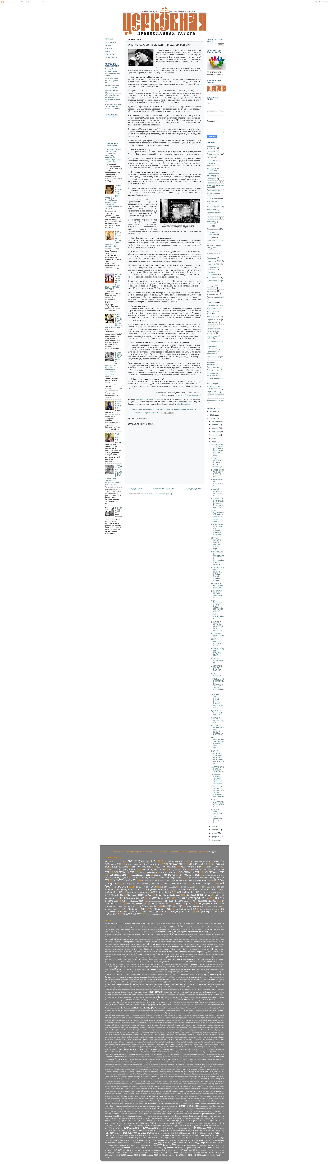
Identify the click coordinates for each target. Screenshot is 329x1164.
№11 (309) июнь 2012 (141, 867)
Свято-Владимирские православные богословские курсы (152, 1084)
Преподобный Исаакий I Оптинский (203, 1030)
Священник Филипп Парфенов (135, 1096)
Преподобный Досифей (161, 1022)
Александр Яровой (160, 923)
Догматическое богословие (213, 268)
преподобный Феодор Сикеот (193, 1044)
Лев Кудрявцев (170, 974)
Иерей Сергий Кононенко (191, 967)
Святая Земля (136, 1064)
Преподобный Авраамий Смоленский (117, 1015)
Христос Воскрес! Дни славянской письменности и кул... (112, 89)
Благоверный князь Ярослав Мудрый (211, 937)
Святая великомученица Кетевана (207, 1062)
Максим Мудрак (126, 977)
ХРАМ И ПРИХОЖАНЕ (217, 617)
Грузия (107, 957)
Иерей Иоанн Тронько (174, 967)
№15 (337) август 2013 (164, 875)
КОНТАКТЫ (110, 55)
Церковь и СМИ (213, 264)
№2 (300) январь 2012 (206, 1135)
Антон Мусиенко (136, 929)
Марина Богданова (154, 977)
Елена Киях (109, 964)
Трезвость (112, 1111)
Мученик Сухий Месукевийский (158, 987)
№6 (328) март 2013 (172, 906)
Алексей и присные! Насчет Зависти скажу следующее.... (113, 106)
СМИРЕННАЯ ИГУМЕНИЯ (118, 405)
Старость (108, 1109)
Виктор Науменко (192, 946)
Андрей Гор (176, 926)
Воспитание (212, 323)
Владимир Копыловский (125, 949)
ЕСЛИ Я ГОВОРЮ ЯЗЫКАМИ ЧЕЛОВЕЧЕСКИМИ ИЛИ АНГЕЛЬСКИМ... (217, 757)
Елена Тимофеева (143, 964)
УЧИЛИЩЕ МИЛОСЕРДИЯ (217, 720)
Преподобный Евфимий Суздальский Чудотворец (207, 1022)
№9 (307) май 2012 (184, 1155)
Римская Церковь (141, 1059)
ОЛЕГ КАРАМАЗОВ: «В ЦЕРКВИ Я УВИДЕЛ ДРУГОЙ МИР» (217, 742)
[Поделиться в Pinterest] (172, 413)
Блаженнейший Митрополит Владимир (119, 939)
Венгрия (158, 946)
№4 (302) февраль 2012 (204, 901)
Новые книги (212, 210)
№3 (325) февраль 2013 (187, 1145)
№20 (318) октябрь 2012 (128, 889)
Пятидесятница (118, 1057)
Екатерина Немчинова (175, 962)
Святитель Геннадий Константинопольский (166, 1069)
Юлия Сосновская (111, 1118)
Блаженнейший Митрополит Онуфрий (147, 939)
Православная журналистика (160, 1005)
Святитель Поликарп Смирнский (212, 1079)
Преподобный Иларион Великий (163, 1025)
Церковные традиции (185, 1113)
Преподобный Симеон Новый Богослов (118, 1044)
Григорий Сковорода (204, 954)
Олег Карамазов (189, 409)
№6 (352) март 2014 (195, 906)
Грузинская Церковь (217, 954)
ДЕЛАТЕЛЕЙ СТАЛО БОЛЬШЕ (216, 668)
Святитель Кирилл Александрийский (205, 1074)
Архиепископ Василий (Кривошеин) (141, 932)
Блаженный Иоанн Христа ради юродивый (175, 939)
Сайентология (110, 1062)
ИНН (222, 967)
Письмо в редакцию (215, 297)
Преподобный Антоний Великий (190, 1017)
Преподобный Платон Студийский (122, 1042)
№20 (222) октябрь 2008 (187, 887)
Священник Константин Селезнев (213, 1093)
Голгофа (181, 954)
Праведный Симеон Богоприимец (137, 1005)
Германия (139, 954)
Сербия (202, 1103)
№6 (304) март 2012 (149, 906)
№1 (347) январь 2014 (200, 861)
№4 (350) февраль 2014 (137, 904)
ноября (215, 425)
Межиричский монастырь (216, 977)
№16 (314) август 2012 (144, 877)
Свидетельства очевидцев (140, 1062)
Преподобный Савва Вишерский (166, 1042)
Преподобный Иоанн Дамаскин (135, 1027)
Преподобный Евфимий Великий (180, 1022)
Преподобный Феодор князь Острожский (169, 1044)
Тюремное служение (130, 1111)
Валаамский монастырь (184, 942)
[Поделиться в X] (167, 413)
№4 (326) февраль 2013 (168, 1148)
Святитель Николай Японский (161, 1079)
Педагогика (120, 1002)
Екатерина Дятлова (160, 962)
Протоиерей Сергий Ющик (182, 1054)
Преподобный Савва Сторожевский (189, 1042)
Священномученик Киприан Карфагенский (172, 1101)
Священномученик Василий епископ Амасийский (137, 1098)
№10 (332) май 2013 (197, 864)
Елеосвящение (166, 964)
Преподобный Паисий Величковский (169, 1039)
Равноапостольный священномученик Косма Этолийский (190, 1057)
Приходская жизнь (214, 213)
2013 (212, 415)
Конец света (184, 972)
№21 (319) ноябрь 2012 (204, 889)
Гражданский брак (191, 954)
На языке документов (202, 989)
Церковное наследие (158, 1113)
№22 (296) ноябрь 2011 (137, 892)
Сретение (221, 1106)
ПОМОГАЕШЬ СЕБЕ (118, 510)
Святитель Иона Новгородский (183, 1074)
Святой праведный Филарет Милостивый (179, 1091)
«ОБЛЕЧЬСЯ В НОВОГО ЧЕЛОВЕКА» (217, 769)
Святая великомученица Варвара (161, 1062)
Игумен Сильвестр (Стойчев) (155, 967)
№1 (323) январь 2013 (175, 861)
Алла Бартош (110, 927)
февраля (216, 837)
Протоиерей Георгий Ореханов (199, 1052)
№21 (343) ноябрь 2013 (158, 1140)
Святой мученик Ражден (181, 1088)
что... (172, 1116)
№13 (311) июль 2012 (180, 1126)
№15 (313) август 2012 (140, 875)
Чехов (154, 1116)
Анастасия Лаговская (141, 927)
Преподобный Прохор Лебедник (144, 1042)
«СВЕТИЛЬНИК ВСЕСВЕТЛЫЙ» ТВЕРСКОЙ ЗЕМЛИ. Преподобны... (217, 685)
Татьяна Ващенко (188, 1109)
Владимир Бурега (218, 946)
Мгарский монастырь (178, 977)
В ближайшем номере (157, 941)
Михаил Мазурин (205, 982)
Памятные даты (197, 1000)
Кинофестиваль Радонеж (129, 972)
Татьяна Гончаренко (202, 1109)
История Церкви (214, 201)
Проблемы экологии (215, 395)
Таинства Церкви (143, 1109)
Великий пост (154, 944)
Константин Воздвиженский (198, 972)
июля (214, 438)
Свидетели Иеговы (123, 1062)
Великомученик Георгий (180, 944)
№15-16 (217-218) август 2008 (212, 875)
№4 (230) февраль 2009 (154, 901)
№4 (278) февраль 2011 (176, 901)
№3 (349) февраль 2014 (132, 901)
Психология (212, 302)
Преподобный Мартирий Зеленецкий (126, 1037)
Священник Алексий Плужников (172, 1093)
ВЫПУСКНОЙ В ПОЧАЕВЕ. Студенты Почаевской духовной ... (217, 503)
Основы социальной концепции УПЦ (117, 1000)
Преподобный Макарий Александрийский (172, 1034)
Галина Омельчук (119, 954)
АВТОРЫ (108, 48)
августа (215, 435)
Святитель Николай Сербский (140, 1079)
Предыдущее (193, 488)
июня (214, 442)
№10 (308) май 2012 (150, 413)
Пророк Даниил (209, 1047)
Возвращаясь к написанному (213, 374)
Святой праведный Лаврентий (128, 1091)
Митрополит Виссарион (187, 979)
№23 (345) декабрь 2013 (168, 895)
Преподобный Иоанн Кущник (155, 1027)
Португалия (190, 1002)
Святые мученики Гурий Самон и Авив (206, 1091)
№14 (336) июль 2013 (214, 872)
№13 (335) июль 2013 (124, 872)
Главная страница (163, 488)
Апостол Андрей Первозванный (152, 929)
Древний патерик (147, 959)
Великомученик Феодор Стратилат (125, 946)
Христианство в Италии (120, 1114)
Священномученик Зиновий (215, 1098)
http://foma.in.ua (183, 404)
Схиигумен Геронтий (131, 1109)
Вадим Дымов (170, 941)
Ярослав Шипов (147, 1118)
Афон (158, 934)
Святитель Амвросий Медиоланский (117, 1067)
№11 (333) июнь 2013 (166, 867)
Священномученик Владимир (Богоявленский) (170, 1098)
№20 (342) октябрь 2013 (156, 889)
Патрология (110, 1002)
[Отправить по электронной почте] (162, 413)
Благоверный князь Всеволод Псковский (156, 937)
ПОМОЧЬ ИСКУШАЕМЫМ (217, 661)
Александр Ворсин (130, 923)
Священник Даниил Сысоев (192, 1093)
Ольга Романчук (195, 997)
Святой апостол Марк (136, 1086)
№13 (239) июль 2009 (198, 870)
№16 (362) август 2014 (199, 1131)
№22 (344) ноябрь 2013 (188, 892)
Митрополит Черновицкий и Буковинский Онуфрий (150, 982)
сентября (216, 432)
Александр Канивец (145, 923)
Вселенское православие (212, 327)
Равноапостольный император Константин (156, 1057)
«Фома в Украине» (192, 395)
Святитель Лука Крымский (148, 1076)
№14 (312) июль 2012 (189, 872)
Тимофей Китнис (215, 1109)
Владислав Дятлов (180, 949)
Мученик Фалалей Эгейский (178, 987)
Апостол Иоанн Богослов (207, 929)
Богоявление (139, 941)
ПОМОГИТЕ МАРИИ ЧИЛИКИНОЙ (217, 594)
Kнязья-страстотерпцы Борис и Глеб (165, 1118)
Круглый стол (212, 308)
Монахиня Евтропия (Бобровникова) (191, 984)
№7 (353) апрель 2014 (185, 909)
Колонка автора (213, 278)
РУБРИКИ (109, 45)
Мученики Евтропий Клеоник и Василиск (128, 989)
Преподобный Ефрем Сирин (141, 1025)
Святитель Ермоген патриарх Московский (187, 1071)
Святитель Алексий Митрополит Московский (209, 1064)
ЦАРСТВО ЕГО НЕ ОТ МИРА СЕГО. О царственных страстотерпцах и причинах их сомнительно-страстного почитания (113, 364)
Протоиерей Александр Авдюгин (151, 1049)
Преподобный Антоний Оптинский (212, 1017)
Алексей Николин (192, 923)
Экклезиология (183, 1116)
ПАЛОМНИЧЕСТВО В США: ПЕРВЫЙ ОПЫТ (217, 473)
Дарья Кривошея (125, 957)
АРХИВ (108, 52)
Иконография (212, 383)
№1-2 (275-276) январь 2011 (145, 1121)
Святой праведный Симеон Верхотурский (151, 1091)
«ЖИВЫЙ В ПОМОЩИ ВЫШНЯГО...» (217, 492)
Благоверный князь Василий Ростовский (128, 937)
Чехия (150, 1116)
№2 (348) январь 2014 (168, 887)
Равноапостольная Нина (133, 1057)
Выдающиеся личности (212, 222)
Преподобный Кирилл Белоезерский (152, 1032)
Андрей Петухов (190, 927)
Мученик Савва (118, 987)
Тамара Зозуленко (158, 1108)
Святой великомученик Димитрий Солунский (175, 1086)
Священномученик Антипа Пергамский (198, 1096)
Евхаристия (136, 962)
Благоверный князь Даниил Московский (184, 937)
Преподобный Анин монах (145, 1017)
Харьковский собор (205, 1111)
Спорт (215, 1106)
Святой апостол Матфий (151, 1086)
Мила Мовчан (134, 979)
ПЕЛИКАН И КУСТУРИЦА (217, 635)
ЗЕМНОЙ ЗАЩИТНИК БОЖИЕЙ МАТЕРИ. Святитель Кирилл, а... (217, 543)
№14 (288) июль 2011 (168, 872)
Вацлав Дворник (141, 944)
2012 (212, 418)
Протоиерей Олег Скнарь (165, 1054)
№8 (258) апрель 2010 (212, 1153)
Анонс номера (125, 929)
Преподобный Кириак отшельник (128, 1032)
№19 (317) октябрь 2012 (175, 883)
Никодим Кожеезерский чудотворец (176, 992)
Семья (196, 1103)
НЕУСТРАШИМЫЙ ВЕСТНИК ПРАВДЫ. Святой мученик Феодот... (217, 574)
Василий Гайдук (118, 944)
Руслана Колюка (218, 1059)
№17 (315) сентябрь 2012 (116, 1133)
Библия (210, 157)
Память (205, 1000)
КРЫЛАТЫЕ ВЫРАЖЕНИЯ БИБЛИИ (217, 586)
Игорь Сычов (118, 967)
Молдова (108, 984)
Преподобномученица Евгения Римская (118, 1013)
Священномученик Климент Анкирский (199, 1101)
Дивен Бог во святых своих (179, 956)
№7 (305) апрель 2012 (134, 909)
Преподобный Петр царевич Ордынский (196, 1039)
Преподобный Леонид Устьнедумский (145, 1034)
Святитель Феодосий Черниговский (191, 1081)
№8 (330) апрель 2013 (181, 911)
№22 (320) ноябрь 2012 (161, 892)
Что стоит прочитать (163, 1116)
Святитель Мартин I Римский (167, 1076)
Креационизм (212, 972)
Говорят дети (174, 954)
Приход (162, 1047)
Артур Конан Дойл (122, 932)
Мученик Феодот (193, 987)
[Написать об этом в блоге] (165, 413)
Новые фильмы (213, 317)
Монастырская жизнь (166, 984)
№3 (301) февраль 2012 (192, 898)
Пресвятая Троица (153, 1047)
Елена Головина (208, 962)
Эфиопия (204, 1116)
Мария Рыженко (165, 977)
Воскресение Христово (113, 952)
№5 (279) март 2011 (160, 903)
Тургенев (120, 1111)
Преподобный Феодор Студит (214, 1044)
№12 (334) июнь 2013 (153, 869)
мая (214, 826)
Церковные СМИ (214, 261)
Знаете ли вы (212, 294)
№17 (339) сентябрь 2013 (125, 880)
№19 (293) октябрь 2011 (151, 884)
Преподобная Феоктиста (123, 1010)
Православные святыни (213, 353)
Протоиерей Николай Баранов (122, 1054)
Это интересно (213, 367)
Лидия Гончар (194, 974)
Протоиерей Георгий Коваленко (178, 1052)
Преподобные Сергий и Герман (213, 1013)
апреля (215, 830)
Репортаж (211, 179)
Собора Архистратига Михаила (157, 1106)
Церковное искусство (143, 1114)
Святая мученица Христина (164, 1064)
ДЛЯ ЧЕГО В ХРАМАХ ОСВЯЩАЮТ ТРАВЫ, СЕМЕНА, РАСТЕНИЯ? (217, 791)
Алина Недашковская (216, 923)
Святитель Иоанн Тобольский (135, 1074)
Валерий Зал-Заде (212, 941)
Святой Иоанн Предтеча (199, 1086)
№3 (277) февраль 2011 (159, 898)
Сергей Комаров (116, 1106)
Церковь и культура (201, 1114)
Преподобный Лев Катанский (122, 1034)
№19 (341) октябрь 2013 (204, 883)
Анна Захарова (215, 927)
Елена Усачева (155, 964)
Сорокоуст (171, 1106)
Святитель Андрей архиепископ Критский (177, 1067)
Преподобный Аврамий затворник (141, 1015)
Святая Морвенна (149, 1064)
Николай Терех (117, 994)
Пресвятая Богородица (137, 1047)
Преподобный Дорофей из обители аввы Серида (137, 1022)
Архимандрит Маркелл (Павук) (194, 932)
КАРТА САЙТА (111, 58)
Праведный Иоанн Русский (115, 1005)
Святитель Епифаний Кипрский (162, 1071)
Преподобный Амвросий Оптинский (124, 1017)
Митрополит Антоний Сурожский (165, 979)
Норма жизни (212, 392)
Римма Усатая (129, 1059)
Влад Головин (206, 946)
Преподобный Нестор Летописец (199, 1037)
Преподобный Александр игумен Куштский (167, 1015)
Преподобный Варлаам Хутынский (177, 1020)
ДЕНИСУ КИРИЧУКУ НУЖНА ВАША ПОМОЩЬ (216, 462)
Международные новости (196, 977)
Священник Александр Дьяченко (150, 1093)
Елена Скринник (130, 964)
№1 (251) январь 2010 (114, 861)
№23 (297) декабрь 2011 (114, 895)
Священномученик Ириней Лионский (145, 1101)
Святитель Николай (122, 1079)
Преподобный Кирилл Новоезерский (177, 1032)
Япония (137, 1118)
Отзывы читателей (214, 253)
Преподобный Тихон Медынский (143, 1044)
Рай (211, 1057)
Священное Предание (176, 1096)
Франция (195, 1111)
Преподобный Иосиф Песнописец (163, 1030)
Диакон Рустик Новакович (157, 957)
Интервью (161, 409)
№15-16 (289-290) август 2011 (117, 878)
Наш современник (173, 409)
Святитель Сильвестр (112, 1081)
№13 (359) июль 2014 (148, 872)
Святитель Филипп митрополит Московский (119, 1084)
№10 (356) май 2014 (112, 1123)
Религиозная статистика (212, 233)
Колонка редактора (215, 341)
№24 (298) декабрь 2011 (198, 895)
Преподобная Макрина (162, 1008)
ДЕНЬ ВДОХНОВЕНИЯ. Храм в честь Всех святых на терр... (217, 516)
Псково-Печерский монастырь (210, 1054)
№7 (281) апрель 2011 (113, 909)
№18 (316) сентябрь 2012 (200, 880)
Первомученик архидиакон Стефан (137, 1002)
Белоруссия (165, 934)
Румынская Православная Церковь (201, 1059)
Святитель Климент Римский (130, 1076)
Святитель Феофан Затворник (214, 1081)
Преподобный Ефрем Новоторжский (117, 1025)
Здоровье (211, 237)
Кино (209, 226)
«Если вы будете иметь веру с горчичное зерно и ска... (112, 98)
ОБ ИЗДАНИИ (110, 42)
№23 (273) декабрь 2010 (213, 892)
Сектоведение (213, 229)
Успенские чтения (173, 1111)
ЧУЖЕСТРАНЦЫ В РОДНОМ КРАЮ (217, 652)
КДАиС (203, 969)
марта (214, 833)
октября (215, 428)
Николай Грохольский (196, 992)
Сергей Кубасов (128, 1106)
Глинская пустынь (150, 954)
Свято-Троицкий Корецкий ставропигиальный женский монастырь (193, 1084)
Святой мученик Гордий (132, 1088)
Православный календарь (137, 1007)
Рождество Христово (163, 1059)
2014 (212, 412)
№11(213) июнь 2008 (211, 867)
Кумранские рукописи (155, 974)
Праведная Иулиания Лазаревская (212, 1002)
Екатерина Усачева (192, 962)
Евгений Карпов (125, 962)
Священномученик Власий (196, 1098)
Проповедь (211, 258)
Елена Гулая (220, 962)
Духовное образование (212, 273)
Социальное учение (215, 400)
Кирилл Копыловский (145, 972)
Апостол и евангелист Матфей (187, 929)
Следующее (135, 488)
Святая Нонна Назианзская (184, 1064)
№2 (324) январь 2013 (145, 887)
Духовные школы (214, 305)
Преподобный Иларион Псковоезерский (210, 1025)
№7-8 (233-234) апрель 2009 (209, 909)
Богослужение (213, 198)
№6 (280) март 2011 (127, 906)
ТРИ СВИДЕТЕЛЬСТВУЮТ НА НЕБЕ (217, 803)
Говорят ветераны (163, 954)
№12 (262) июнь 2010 (213, 1123)
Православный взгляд (112, 1008)
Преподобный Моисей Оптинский (176, 1037)
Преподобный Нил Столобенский (146, 1039)
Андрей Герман (164, 927)
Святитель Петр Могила (191, 1079)
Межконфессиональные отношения (215, 388)
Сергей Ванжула (211, 1103)
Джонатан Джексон (142, 957)
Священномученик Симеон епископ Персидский (127, 1103)
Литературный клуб (215, 281)
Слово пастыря (140, 1106)
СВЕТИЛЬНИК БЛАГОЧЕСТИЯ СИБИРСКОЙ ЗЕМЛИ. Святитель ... (217, 529)
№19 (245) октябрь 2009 (131, 884)
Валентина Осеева (199, 941)
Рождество (151, 1059)
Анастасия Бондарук (124, 927)
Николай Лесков (211, 992)
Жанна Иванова (176, 964)
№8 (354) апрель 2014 (207, 912)
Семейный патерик (215, 357)
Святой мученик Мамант (148, 1088)
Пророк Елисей (219, 1047)
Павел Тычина (157, 1000)
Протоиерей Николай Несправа (146, 1054)
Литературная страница (213, 175)
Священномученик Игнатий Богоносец (119, 1101)
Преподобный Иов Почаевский (122, 1030)
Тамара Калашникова (175, 1109)
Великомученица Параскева (146, 946)
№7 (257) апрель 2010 (214, 906)
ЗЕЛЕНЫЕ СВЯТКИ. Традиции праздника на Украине (217, 779)
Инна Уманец (109, 969)
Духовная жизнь (213, 190)
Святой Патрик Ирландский (199, 1088)
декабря (215, 421)
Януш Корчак (130, 1118)
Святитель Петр (176, 1079)
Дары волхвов (115, 957)
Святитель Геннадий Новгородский (192, 1069)
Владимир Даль (110, 949)
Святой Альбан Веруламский (118, 1086)
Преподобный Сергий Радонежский (212, 1042)
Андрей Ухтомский (203, 927)
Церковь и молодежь (211, 363)
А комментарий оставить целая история (111, 81)
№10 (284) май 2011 (152, 864)
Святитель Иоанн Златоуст (213, 1072)
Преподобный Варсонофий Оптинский (202, 1020)
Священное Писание (157, 1096)
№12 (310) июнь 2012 (128, 869)
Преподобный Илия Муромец (114, 1027)
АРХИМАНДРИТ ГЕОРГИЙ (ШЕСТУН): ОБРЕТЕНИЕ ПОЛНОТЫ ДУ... (217, 450)
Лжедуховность (183, 974)
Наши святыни (213, 182)
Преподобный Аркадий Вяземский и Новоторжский (122, 1020)
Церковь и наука (214, 320)
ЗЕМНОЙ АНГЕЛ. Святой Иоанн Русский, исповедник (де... (217, 701)
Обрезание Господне (116, 997)
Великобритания (166, 944)
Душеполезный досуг (112, 962)
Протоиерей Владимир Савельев (130, 1052)
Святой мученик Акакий (216, 1086)
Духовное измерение (211, 164)
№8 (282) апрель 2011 (132, 912)
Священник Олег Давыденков (115, 1096)
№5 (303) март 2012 (184, 903)
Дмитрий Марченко (218, 957)
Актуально (117, 923)
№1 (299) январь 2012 (142, 861)
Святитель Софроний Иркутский (132, 1081)
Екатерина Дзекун (146, 962)
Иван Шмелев (215, 964)
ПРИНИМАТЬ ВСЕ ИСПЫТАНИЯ (217, 483)
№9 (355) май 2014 (154, 914)
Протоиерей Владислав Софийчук (154, 1052)
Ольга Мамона (184, 997)
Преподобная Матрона (177, 1008)
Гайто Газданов (213, 951)
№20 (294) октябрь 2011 (176, 1138)
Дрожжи (155, 959)
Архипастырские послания (145, 934)
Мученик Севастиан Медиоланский (135, 987)
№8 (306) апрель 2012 (155, 911)
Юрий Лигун (121, 1118)
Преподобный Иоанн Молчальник (199, 1027)
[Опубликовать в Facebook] (169, 413)
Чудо (176, 1116)
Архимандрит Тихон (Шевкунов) (123, 934)
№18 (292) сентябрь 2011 (176, 880)
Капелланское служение (213, 332)
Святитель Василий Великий (120, 1069)
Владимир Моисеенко (144, 949)
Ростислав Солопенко (180, 1059)
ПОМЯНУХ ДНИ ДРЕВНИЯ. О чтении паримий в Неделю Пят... (217, 816)
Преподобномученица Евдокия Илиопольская (148, 1013)
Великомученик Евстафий (197, 944)
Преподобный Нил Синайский (124, 1039)
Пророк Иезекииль (111, 1049)
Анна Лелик (115, 929)
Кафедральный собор (192, 969)
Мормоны (210, 984)
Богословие (212, 291)
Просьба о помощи (127, 1049)
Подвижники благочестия (212, 347)
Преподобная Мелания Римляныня (197, 1008)
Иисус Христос (205, 967)
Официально (148, 1000)
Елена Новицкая (118, 964)
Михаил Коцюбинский (176, 982)
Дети (133, 957)
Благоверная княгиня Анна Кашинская (191, 934)
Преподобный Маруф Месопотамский (151, 1037)
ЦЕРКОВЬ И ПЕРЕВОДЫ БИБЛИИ (217, 713)
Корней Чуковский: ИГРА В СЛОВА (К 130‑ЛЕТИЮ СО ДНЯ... (217, 606)
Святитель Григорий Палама (214, 1069)
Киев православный (212, 969)
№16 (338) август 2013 (170, 877)
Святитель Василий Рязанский (141, 1069)
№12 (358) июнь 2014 (177, 870)
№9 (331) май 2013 (132, 914)
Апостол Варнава (169, 929)
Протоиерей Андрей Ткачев (202, 1049)
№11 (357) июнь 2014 (191, 867)
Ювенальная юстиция (216, 1116)
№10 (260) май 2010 (133, 864)
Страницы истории (117, 1109)
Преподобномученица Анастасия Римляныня (209, 1010)
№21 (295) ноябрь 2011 (181, 890)
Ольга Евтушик (173, 997)
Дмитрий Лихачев (205, 957)
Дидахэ (196, 957)
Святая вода (126, 1064)
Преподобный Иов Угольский (142, 1030)
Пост (197, 1002)
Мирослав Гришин (146, 979)
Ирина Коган (129, 969)
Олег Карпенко (134, 413)
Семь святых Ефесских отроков (182, 1103)
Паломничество (213, 154)
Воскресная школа (215, 378)
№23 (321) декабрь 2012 (139, 895)
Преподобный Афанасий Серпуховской (152, 1020)
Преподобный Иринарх (183, 1030)
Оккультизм (127, 997)
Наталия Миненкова (112, 992)
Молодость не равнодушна (213, 170)
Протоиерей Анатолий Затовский (177, 1049)
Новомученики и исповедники (186, 994)
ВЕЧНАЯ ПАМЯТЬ (216, 675)
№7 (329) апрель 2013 (160, 909)
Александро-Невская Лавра (176, 923)
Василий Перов (129, 944)
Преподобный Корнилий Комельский (202, 1032)
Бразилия (147, 941)
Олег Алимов (136, 997)
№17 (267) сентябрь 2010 (194, 878)
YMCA (107, 1157)
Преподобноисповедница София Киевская (145, 1010)
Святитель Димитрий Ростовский (139, 1071)
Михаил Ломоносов (190, 982)
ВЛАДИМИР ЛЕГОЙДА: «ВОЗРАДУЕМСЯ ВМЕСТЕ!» (217, 626)
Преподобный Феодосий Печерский (116, 1047)
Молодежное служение (212, 287)
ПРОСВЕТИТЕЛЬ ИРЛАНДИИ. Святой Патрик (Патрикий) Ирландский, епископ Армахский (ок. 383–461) (113, 155)
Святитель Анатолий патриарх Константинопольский (146, 1067)
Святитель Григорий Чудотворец (116, 1071)
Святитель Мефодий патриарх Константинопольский (194, 1076)
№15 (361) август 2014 (189, 875)
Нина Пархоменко (129, 994)
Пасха (211, 1000)
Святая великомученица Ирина (184, 1062)
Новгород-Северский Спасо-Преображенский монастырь (156, 994)
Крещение (220, 972)
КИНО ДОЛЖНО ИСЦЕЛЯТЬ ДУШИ (217, 642)
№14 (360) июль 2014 (118, 875)
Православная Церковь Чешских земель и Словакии (189, 1005)
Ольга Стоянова (207, 997)
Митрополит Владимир (205, 979)
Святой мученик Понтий (165, 1088)
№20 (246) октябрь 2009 (206, 887)
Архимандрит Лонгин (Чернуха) (166, 932)
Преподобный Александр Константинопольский (197, 1015)
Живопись (186, 964)
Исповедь (138, 969)
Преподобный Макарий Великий (197, 1034)
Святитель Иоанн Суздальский (115, 1074)
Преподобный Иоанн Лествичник (176, 1027)
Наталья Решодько (127, 992)
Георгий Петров (130, 954)
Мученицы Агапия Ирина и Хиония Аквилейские (177, 989)
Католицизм (179, 969)
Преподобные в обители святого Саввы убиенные (183, 1013)
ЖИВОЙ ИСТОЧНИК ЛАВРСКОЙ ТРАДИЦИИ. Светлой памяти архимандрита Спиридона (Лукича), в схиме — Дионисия (113, 197)
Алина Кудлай (203, 923)
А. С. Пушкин (109, 923)
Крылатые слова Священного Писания (214, 248)
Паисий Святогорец (169, 1000)
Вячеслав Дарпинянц (147, 409)
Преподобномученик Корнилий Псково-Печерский (177, 1010)
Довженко (108, 959)
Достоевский (136, 959)
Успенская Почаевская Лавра (156, 1111)
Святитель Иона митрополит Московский (158, 1074)
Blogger (212, 852)
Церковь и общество (215, 240)
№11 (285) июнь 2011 (120, 867)
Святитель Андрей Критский (200, 1067)
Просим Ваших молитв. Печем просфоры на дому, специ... (113, 72)
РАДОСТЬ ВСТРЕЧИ (118, 437)
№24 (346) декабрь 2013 (132, 898)
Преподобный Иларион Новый (185, 1025)
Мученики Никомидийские (151, 989)
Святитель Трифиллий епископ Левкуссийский (162, 1081)
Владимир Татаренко (163, 949)
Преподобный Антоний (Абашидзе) (167, 1017)
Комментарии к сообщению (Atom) (157, 494)
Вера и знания (213, 370)
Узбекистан (141, 1111)
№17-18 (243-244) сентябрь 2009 (153, 880)
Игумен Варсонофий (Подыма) (134, 967)
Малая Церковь (213, 207)
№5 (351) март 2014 (139, 1150)
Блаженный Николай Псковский (200, 939)
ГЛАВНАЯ (109, 39)
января (215, 840)
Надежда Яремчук (217, 989)
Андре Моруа (153, 927)
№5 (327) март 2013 (207, 903)
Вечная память (213, 218)
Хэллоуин (132, 1113)
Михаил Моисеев (218, 982)
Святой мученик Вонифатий (114, 1088)
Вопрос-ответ (212, 160)
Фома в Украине (186, 1111)
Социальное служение (212, 147)
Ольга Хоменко (218, 997)
